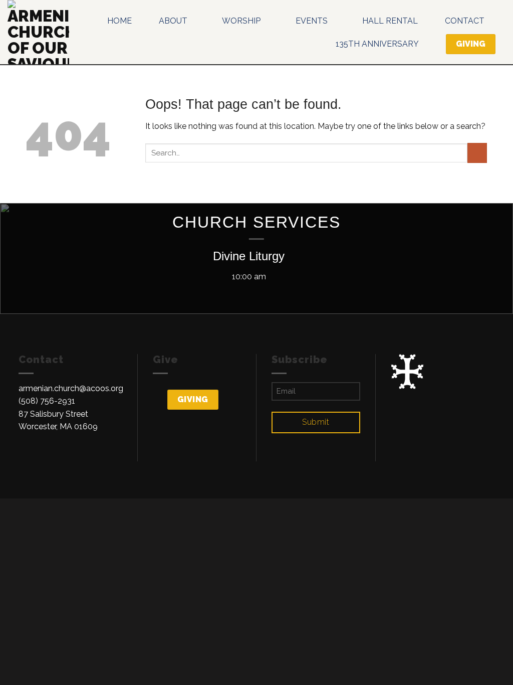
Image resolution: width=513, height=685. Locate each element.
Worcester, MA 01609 (58, 426)
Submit (315, 422)
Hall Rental (390, 21)
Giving (192, 399)
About (173, 21)
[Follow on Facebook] (25, 454)
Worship (241, 21)
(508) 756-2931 (47, 401)
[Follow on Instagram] (37, 454)
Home (119, 21)
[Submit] (477, 152)
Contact (464, 21)
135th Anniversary (377, 44)
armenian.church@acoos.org (71, 388)
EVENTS (312, 21)
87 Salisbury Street (53, 414)
